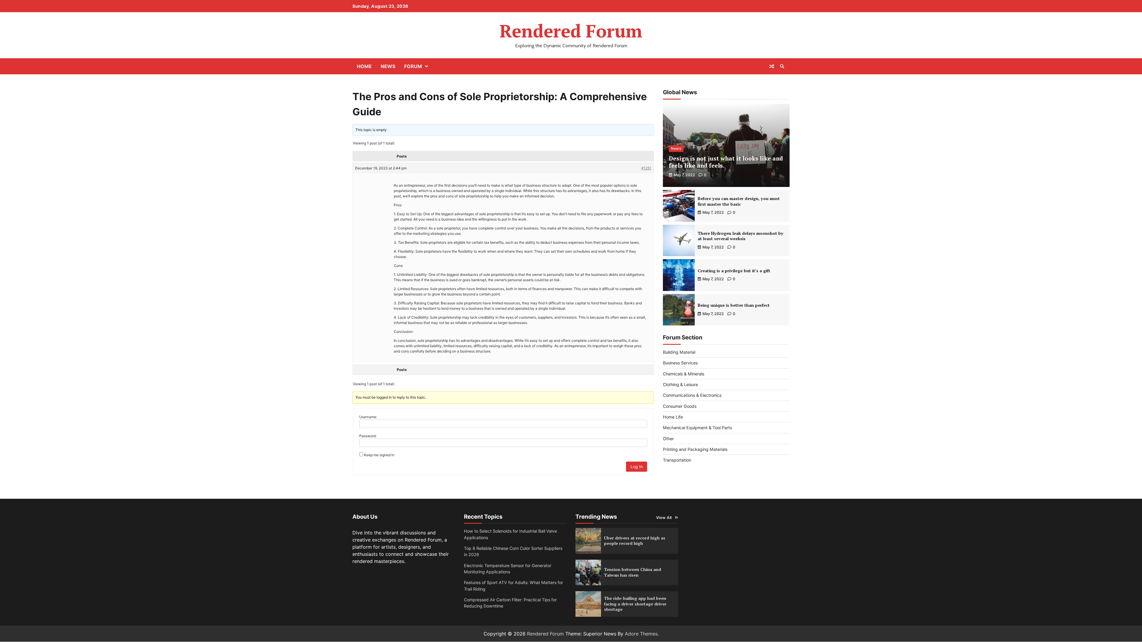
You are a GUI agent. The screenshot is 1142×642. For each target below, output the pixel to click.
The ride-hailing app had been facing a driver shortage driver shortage (635, 603)
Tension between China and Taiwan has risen (632, 572)
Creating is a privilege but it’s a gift (734, 270)
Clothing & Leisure (680, 384)
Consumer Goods (680, 406)
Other (668, 438)
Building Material (679, 352)
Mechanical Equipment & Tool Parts (697, 427)
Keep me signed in (379, 455)
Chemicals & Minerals (683, 373)
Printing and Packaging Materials (695, 449)
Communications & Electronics (692, 395)
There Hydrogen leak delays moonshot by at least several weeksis (740, 236)
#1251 (646, 168)
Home (364, 66)
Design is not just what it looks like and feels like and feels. (726, 162)
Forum (413, 66)
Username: (368, 417)
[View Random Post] (771, 66)
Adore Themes (641, 634)
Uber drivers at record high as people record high (634, 540)
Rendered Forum (571, 31)
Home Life (673, 416)
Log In (636, 466)
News (388, 66)
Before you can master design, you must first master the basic (739, 201)
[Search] (782, 66)
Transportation (677, 459)
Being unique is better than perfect (734, 305)
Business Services (680, 362)
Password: (368, 436)
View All (664, 517)
